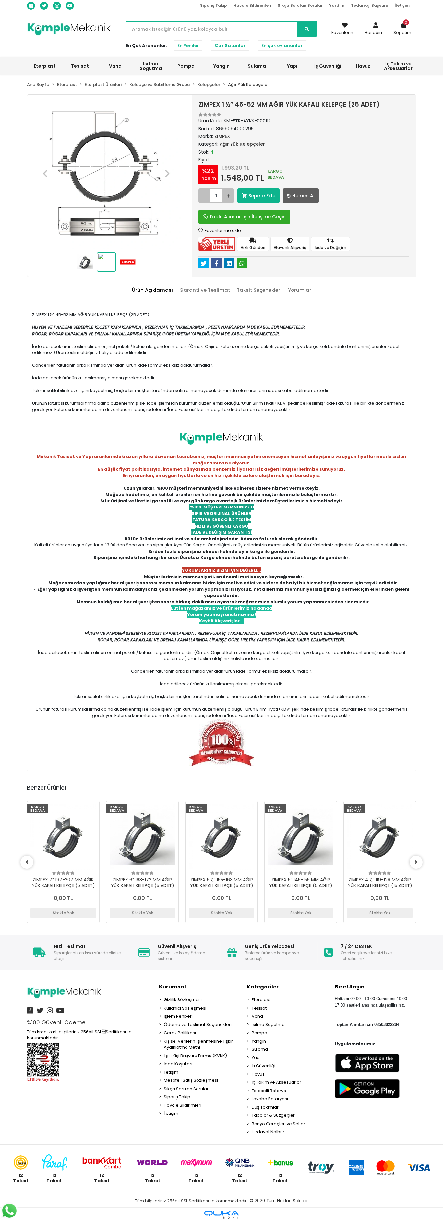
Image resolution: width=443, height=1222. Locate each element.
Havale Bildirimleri (252, 5)
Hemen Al (303, 195)
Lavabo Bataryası (270, 1099)
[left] (27, 862)
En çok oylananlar (282, 45)
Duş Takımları (266, 1107)
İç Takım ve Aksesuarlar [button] (398, 66)
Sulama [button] (257, 66)
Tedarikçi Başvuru (369, 5)
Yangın (259, 1041)
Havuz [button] (363, 66)
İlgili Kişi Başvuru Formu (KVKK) (195, 1056)
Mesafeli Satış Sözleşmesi (191, 1080)
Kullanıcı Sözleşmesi (185, 1008)
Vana (257, 1016)
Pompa (259, 1033)
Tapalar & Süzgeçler (273, 1115)
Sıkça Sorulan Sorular (300, 5)
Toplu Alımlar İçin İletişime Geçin (247, 216)
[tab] (152, 290)
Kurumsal (172, 986)
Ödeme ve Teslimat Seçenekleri (198, 1025)
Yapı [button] (292, 66)
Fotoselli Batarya (269, 1091)
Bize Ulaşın (350, 986)
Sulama (260, 1049)
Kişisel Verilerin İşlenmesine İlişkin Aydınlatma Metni (199, 1044)
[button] (374, 29)
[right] (416, 862)
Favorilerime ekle (222, 230)
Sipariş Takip (213, 5)
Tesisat (259, 1008)
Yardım (336, 5)
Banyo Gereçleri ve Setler (278, 1124)
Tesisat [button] (80, 66)
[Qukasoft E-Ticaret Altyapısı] (221, 1215)
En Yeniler (188, 45)
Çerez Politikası (180, 1033)
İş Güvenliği (263, 1066)
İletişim (402, 5)
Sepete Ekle (261, 195)
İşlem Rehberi (178, 1016)
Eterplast (261, 1000)
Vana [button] (115, 66)
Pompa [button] (186, 66)
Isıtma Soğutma (268, 1025)
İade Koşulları (178, 1064)
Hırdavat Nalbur (268, 1132)
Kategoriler (263, 986)
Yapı (256, 1058)
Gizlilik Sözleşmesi (183, 1000)
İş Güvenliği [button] (327, 66)
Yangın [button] (221, 66)
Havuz (258, 1074)
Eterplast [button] (45, 66)
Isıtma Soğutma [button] (151, 66)
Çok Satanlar (230, 45)
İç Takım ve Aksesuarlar (276, 1082)
